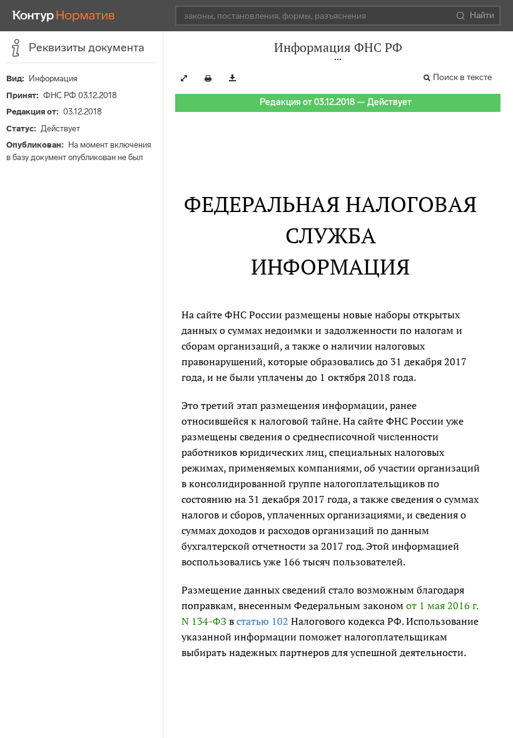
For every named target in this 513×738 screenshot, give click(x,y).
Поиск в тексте (462, 77)
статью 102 (262, 621)
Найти (482, 15)
